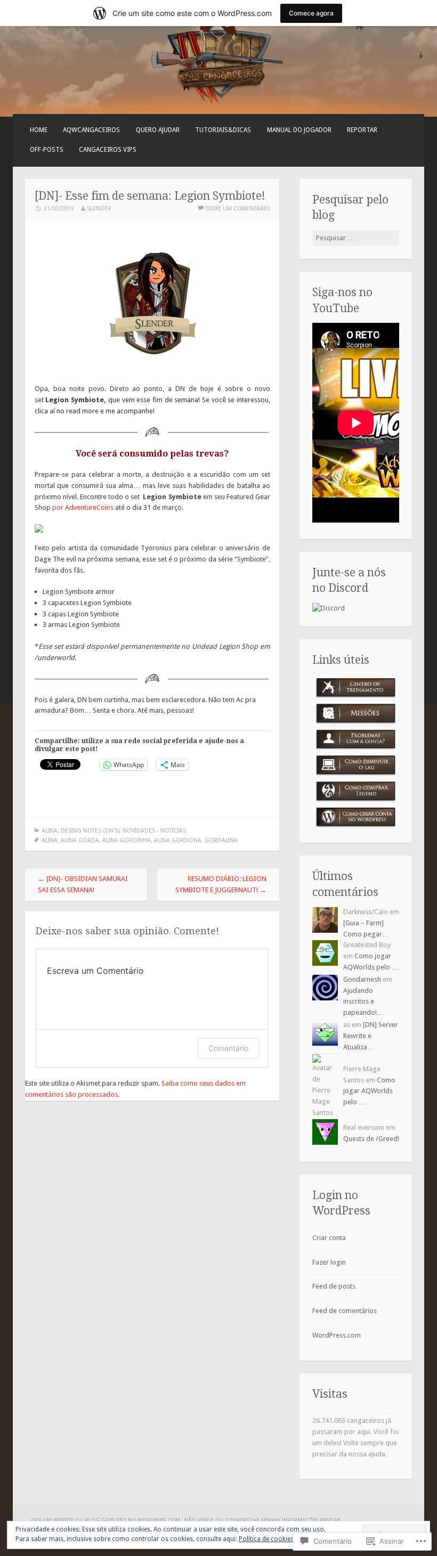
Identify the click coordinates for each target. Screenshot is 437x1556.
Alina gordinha (126, 840)
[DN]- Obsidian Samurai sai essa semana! (83, 884)
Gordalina (221, 840)
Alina (50, 830)
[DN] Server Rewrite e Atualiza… (370, 1036)
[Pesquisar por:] (355, 238)
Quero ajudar (158, 130)
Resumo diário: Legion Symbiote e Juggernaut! (220, 884)
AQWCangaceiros (91, 130)
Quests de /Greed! (371, 1139)
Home (38, 130)
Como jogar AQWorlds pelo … (369, 1091)
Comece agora (311, 13)
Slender (99, 208)
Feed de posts (333, 1286)
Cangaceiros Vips (107, 149)
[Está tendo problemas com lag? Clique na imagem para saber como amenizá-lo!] (355, 765)
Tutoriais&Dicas (223, 130)
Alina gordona (177, 840)
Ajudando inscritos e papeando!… (363, 1002)
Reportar (362, 130)
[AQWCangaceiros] (110, 95)
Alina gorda (80, 840)
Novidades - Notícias (154, 830)
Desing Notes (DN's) (90, 830)
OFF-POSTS (46, 149)
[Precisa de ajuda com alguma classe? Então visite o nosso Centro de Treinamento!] (355, 688)
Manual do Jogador (299, 130)
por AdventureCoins (83, 507)
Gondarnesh (362, 979)
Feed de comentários (344, 1311)
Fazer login (329, 1262)
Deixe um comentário (238, 208)
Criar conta (329, 1238)
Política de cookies (266, 1539)
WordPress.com (336, 1335)
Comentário (228, 1048)
